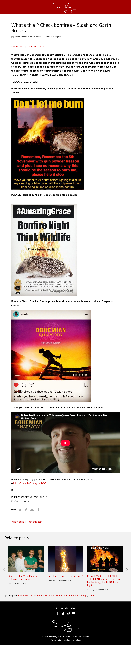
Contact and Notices (72, 640)
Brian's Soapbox (54, 37)
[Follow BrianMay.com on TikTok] (63, 613)
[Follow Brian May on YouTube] (73, 613)
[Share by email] (32, 509)
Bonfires (53, 595)
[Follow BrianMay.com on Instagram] (68, 613)
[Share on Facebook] (25, 509)
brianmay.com (55, 636)
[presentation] (4, 569)
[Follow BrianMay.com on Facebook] (57, 613)
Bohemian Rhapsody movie (33, 595)
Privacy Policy (56, 640)
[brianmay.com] (65, 7)
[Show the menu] (122, 7)
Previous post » (36, 46)
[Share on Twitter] (19, 509)
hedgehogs (81, 595)
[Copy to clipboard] (38, 509)
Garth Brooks (66, 595)
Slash (91, 595)
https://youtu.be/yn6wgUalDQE (29, 483)
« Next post (17, 46)
